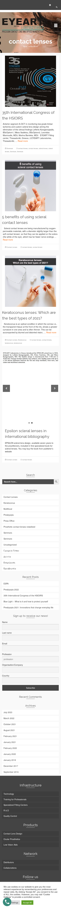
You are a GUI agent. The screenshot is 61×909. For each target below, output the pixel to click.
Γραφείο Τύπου (11, 550)
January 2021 (10, 742)
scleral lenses (43, 148)
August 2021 (9, 730)
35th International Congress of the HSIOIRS (23, 595)
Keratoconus (22, 340)
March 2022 (9, 718)
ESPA (6, 583)
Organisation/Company (12, 664)
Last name (7, 632)
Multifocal (8, 508)
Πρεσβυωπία (10, 568)
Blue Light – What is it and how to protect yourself (26, 601)
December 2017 (11, 766)
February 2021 (10, 736)
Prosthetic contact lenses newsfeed (19, 526)
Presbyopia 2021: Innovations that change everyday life (28, 607)
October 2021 (10, 724)
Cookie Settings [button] (11, 902)
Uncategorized (10, 544)
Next (54, 388)
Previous (6, 388)
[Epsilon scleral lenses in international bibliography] (30, 388)
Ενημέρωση (9, 562)
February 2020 (10, 748)
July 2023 (8, 712)
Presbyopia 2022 (11, 589)
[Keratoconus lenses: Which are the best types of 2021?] (30, 281)
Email (4, 643)
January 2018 (10, 760)
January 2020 (10, 754)
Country (5, 675)
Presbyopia (9, 514)
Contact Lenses (12, 247)
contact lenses (23, 148)
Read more (23, 140)
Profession (7, 654)
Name (5, 622)
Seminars (10, 148)
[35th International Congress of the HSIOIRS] (30, 81)
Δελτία (7, 556)
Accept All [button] (27, 902)
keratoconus (9, 343)
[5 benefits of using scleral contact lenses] (30, 185)
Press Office (9, 520)
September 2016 (11, 771)
